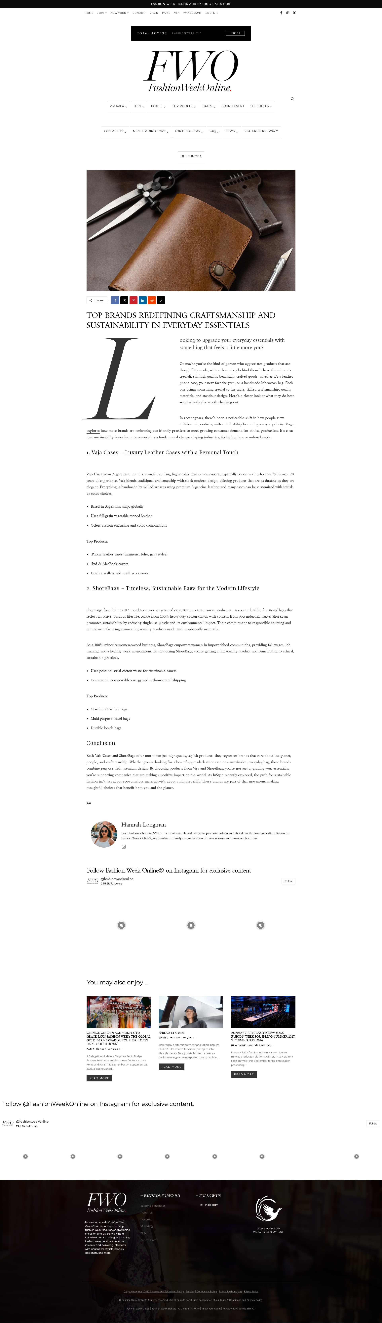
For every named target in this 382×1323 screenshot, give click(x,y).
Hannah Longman (143, 825)
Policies (190, 1291)
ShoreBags (94, 610)
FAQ (213, 131)
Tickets (157, 106)
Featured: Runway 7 (261, 131)
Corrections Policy (207, 1291)
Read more (99, 1078)
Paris (166, 12)
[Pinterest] (133, 300)
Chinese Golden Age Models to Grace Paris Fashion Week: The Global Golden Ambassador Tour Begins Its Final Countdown (118, 1038)
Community (113, 131)
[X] (294, 13)
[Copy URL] (161, 300)
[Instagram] (288, 13)
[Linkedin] (143, 300)
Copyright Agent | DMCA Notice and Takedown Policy (154, 1291)
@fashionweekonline (117, 879)
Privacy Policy (255, 1300)
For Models (182, 106)
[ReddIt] (152, 300)
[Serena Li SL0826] (191, 1012)
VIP (176, 12)
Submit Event (233, 106)
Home (89, 12)
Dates (207, 106)
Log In (210, 12)
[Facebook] (281, 13)
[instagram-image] (121, 925)
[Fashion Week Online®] (191, 72)
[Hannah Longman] (104, 835)
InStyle (218, 775)
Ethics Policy (251, 1291)
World (164, 1037)
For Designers (187, 131)
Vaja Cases (95, 474)
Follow (288, 881)
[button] (292, 100)
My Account (192, 12)
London (139, 12)
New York (118, 12)
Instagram (211, 1204)
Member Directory (149, 131)
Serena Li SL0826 (171, 1033)
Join (100, 12)
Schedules (259, 106)
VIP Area (117, 106)
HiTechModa (191, 156)
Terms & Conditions (230, 1300)
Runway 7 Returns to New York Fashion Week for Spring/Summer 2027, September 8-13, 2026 (263, 1036)
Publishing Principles (230, 1291)
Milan (153, 12)
